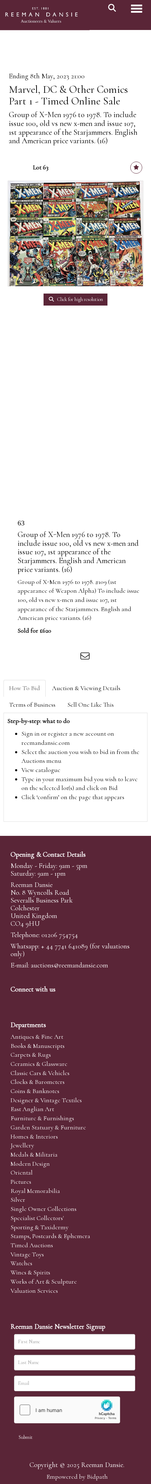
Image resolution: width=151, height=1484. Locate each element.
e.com (69, 965)
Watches (21, 1263)
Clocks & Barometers (38, 1082)
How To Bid (24, 688)
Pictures (21, 1182)
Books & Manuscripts (38, 1046)
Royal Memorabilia (35, 1191)
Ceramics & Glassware (39, 1064)
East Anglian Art (32, 1109)
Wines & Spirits (30, 1272)
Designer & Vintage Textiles (46, 1100)
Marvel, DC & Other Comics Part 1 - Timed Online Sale (68, 95)
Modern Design (30, 1164)
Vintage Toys (27, 1254)
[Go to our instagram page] (71, 657)
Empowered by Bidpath (77, 1476)
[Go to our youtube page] (61, 1001)
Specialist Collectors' (37, 1218)
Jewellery (22, 1145)
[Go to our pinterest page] (46, 1001)
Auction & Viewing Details (86, 688)
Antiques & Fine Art (37, 1036)
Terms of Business (32, 704)
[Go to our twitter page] (32, 1001)
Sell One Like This (90, 704)
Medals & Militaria (34, 1154)
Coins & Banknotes (35, 1091)
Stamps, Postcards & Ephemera (50, 1236)
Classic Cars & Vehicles (40, 1073)
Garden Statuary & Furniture (48, 1127)
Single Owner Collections (44, 1209)
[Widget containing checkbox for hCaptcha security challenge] (67, 1409)
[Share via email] (86, 657)
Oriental (22, 1172)
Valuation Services (34, 1291)
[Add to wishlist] (136, 168)
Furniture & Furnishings (42, 1118)
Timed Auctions (32, 1245)
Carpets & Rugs (31, 1054)
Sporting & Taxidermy (39, 1227)
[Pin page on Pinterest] (57, 657)
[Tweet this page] (42, 657)
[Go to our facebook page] (17, 1001)
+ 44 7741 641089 (64, 946)
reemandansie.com (45, 743)
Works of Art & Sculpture (44, 1281)
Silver (18, 1200)
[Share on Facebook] (27, 657)
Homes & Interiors (34, 1136)
